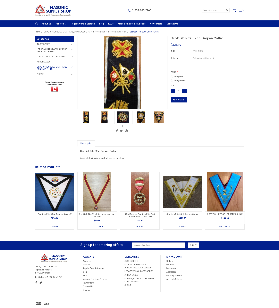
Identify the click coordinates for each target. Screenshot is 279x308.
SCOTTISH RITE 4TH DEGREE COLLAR (225, 214)
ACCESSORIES (43, 44)
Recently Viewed (174, 275)
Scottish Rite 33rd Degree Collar (182, 214)
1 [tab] (122, 126)
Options (54, 227)
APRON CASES (44, 62)
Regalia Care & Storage (83, 23)
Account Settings (174, 279)
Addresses (171, 272)
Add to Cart (97, 227)
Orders (169, 261)
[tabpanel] (86, 117)
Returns (170, 265)
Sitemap (87, 290)
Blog (101, 23)
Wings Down (180, 80)
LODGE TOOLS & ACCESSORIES (51, 57)
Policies (60, 23)
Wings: (174, 71)
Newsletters (156, 23)
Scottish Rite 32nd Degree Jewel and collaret (97, 215)
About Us (46, 23)
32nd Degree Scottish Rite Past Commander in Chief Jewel (140, 215)
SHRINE (40, 74)
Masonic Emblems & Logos (131, 23)
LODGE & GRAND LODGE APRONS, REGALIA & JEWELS (52, 50)
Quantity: (174, 85)
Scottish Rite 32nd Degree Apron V (54, 214)
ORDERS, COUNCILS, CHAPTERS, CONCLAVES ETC (52, 68)
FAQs (110, 23)
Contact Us (172, 23)
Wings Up (178, 77)
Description (86, 143)
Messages (171, 268)
